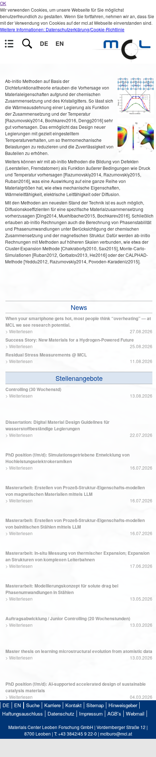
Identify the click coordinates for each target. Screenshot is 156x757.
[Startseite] (123, 59)
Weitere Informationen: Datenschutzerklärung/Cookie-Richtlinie (62, 29)
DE (44, 43)
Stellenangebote (79, 378)
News (79, 307)
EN (60, 43)
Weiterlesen (21, 331)
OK (3, 3)
